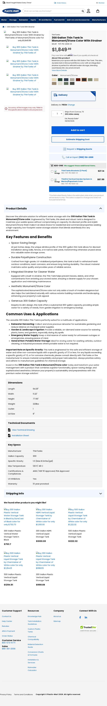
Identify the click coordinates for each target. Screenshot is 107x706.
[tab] (73, 96)
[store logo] (11, 11)
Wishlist (101, 3)
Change (71, 104)
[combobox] (54, 11)
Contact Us (6, 616)
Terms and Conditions (23, 694)
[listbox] (78, 82)
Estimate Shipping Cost (78, 139)
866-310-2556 (8, 648)
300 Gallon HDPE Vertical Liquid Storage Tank (43, 533)
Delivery (62, 94)
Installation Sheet (20, 435)
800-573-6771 (8, 642)
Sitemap (57, 621)
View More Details (59, 70)
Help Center (7, 621)
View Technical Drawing (23, 429)
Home (3, 27)
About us (57, 616)
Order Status (61, 3)
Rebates (5, 626)
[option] (54, 79)
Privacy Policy (5, 694)
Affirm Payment (8, 631)
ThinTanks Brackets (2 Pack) (74, 170)
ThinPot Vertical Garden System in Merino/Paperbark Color (76, 180)
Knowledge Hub (34, 616)
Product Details (16, 208)
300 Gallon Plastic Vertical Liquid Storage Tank (44, 577)
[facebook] (80, 617)
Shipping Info (15, 493)
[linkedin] (86, 617)
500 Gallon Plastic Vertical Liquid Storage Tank (76, 533)
